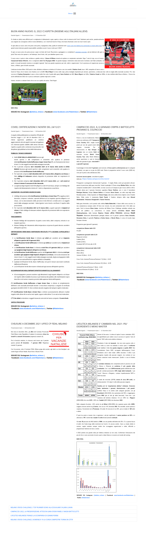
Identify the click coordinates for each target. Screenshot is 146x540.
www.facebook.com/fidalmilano (66, 112)
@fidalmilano (92, 112)
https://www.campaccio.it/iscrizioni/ (95, 179)
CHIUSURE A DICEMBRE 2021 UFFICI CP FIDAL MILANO (39, 323)
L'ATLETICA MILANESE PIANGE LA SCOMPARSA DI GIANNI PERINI (34, 515)
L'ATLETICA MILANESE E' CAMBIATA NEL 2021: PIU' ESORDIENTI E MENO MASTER (102, 325)
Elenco (70, 13)
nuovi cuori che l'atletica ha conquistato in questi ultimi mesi (84, 45)
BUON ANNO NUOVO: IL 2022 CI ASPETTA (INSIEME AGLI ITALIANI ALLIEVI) (49, 31)
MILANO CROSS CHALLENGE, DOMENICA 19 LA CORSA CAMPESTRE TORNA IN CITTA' (42, 520)
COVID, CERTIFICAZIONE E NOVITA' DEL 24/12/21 (36, 126)
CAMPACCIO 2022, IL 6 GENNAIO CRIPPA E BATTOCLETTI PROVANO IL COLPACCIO (105, 128)
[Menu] (74, 13)
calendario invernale (81, 52)
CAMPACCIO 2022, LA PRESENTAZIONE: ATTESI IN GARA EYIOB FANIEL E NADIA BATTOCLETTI (45, 511)
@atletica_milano (36, 112)
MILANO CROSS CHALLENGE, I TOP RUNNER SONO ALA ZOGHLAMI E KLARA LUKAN (41, 507)
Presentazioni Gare (27, 35)
